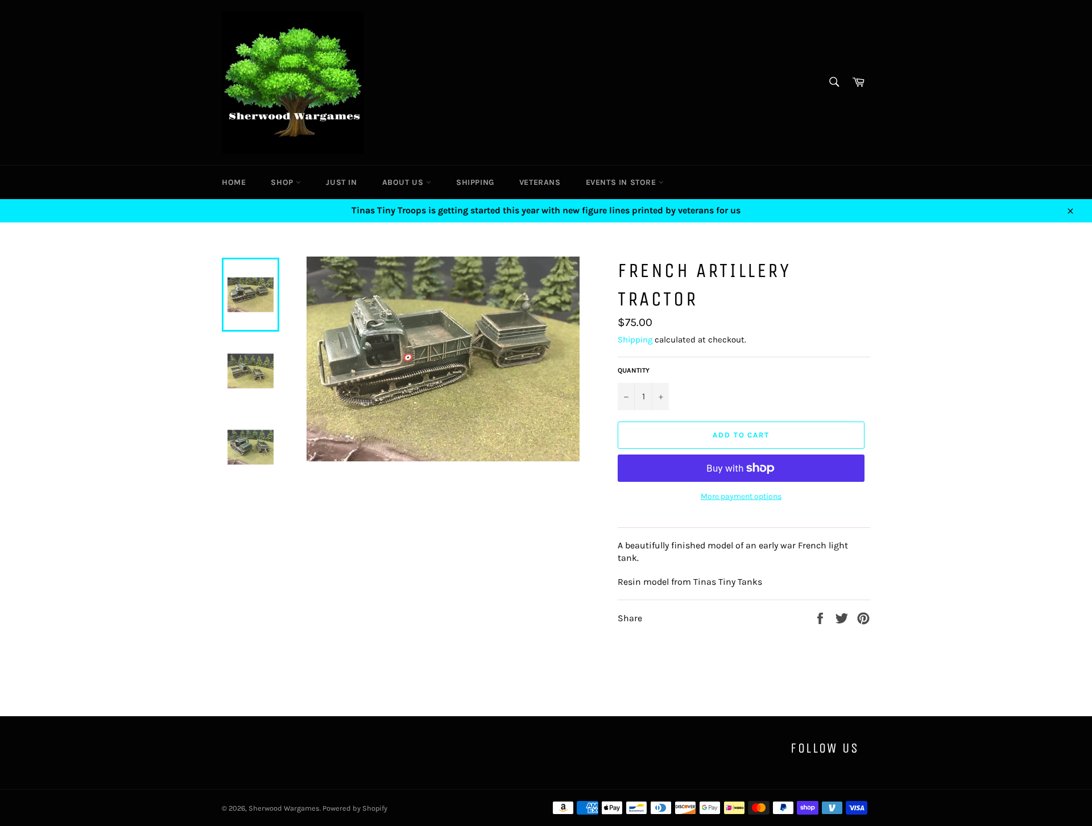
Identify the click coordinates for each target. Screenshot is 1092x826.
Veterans (540, 182)
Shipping (475, 182)
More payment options (741, 496)
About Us (404, 182)
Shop (283, 182)
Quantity (634, 370)
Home (234, 182)
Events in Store (622, 182)
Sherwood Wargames (284, 808)
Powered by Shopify (354, 808)
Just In (341, 182)
